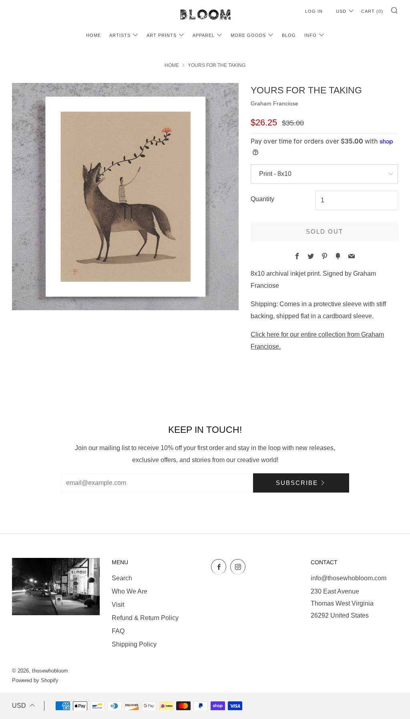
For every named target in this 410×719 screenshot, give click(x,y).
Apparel (204, 35)
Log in (314, 11)
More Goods (248, 35)
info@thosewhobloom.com (348, 578)
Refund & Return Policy (145, 617)
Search (122, 578)
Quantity (262, 199)
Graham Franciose (274, 103)
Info (310, 35)
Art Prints (162, 35)
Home (93, 35)
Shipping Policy (134, 644)
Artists (120, 35)
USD (341, 11)
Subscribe (297, 482)
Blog (289, 35)
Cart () (372, 11)
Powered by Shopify (35, 680)
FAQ (118, 631)
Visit (118, 604)
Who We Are (129, 591)
